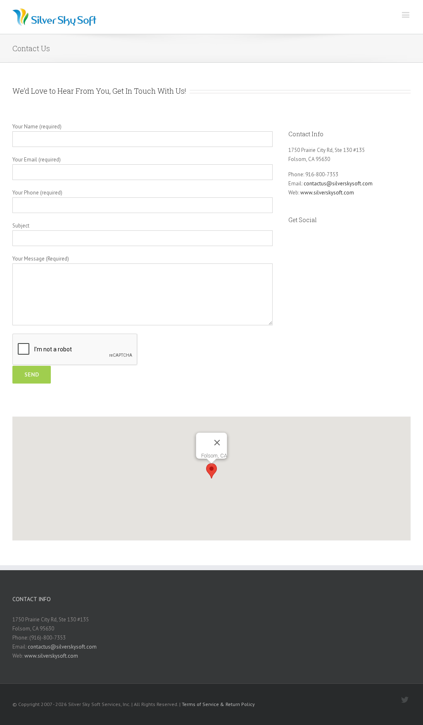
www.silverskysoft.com (327, 192)
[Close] (217, 443)
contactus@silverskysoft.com (338, 183)
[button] (211, 471)
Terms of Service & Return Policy (218, 704)
